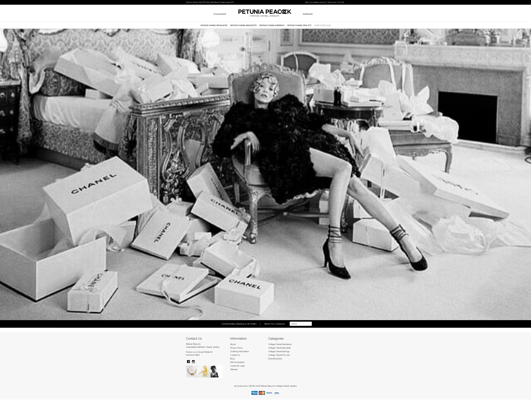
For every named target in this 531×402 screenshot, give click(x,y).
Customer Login (237, 366)
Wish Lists (332, 2)
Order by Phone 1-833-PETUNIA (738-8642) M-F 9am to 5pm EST (210, 2)
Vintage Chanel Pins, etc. (299, 25)
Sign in (307, 2)
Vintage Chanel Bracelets (243, 25)
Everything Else (322, 25)
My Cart (341, 2)
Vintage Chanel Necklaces (213, 25)
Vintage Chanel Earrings (271, 25)
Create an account (319, 2)
